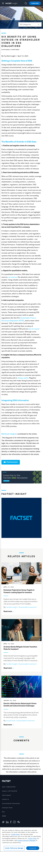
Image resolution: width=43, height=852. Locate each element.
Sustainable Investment (10, 49)
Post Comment (12, 462)
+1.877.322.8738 (12, 791)
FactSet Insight (10, 56)
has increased (34, 329)
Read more (8, 611)
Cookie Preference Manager (14, 848)
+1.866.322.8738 (10, 787)
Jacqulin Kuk (10, 721)
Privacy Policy (32, 838)
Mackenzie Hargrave (9, 434)
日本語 (4, 816)
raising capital (22, 378)
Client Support (6, 795)
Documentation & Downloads (11, 803)
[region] (21, 839)
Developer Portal (7, 807)
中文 (3, 812)
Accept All (32, 848)
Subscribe (35, 3)
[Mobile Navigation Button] (4, 3)
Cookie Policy (15, 834)
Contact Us (5, 799)
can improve (12, 277)
